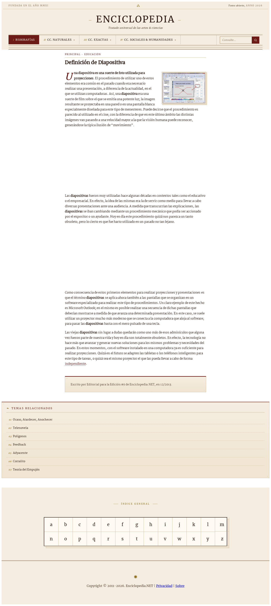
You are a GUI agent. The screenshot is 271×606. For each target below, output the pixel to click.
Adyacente (20, 453)
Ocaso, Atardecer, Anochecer (32, 419)
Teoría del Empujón (26, 469)
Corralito (19, 461)
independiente (75, 363)
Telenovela (20, 428)
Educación (92, 54)
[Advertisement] (135, 160)
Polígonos (19, 436)
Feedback (19, 444)
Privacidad (164, 586)
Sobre (180, 586)
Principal (73, 54)
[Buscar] (255, 40)
